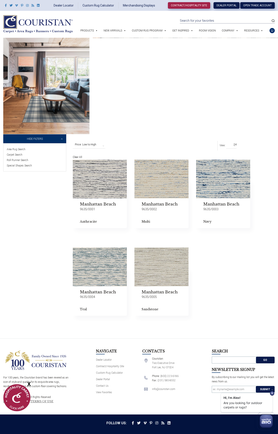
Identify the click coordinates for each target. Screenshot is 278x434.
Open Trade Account (257, 5)
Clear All (77, 157)
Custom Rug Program (147, 30)
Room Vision (207, 30)
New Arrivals (113, 30)
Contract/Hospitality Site (189, 5)
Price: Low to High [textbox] (85, 144)
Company (228, 30)
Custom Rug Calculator (98, 5)
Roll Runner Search (17, 160)
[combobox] (89, 145)
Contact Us (102, 385)
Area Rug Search (16, 149)
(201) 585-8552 (166, 380)
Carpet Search (14, 154)
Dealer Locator (64, 5)
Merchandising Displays (139, 5)
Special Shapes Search (19, 165)
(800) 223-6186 (169, 376)
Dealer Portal (227, 5)
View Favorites (104, 392)
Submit (265, 389)
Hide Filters (35, 138)
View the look (138, 165)
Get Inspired (180, 30)
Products (87, 30)
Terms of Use (41, 401)
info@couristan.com (163, 389)
